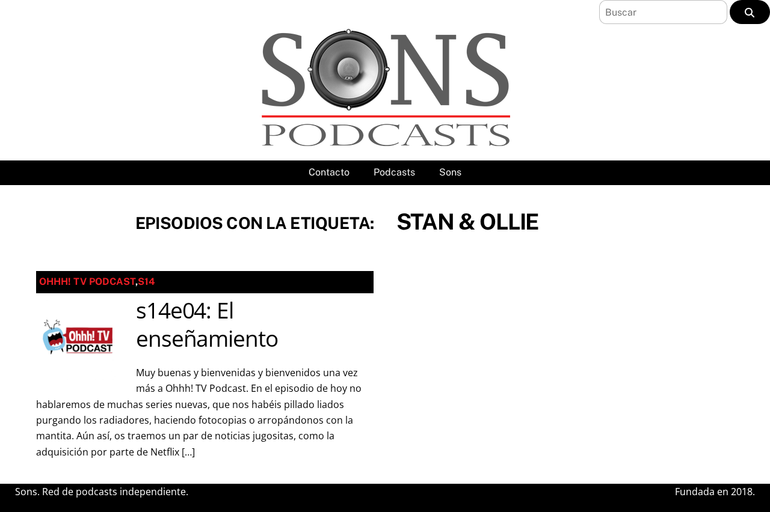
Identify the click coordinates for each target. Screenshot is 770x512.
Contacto (329, 172)
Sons (450, 172)
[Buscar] (750, 12)
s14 (146, 281)
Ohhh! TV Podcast (87, 281)
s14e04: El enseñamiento (207, 324)
